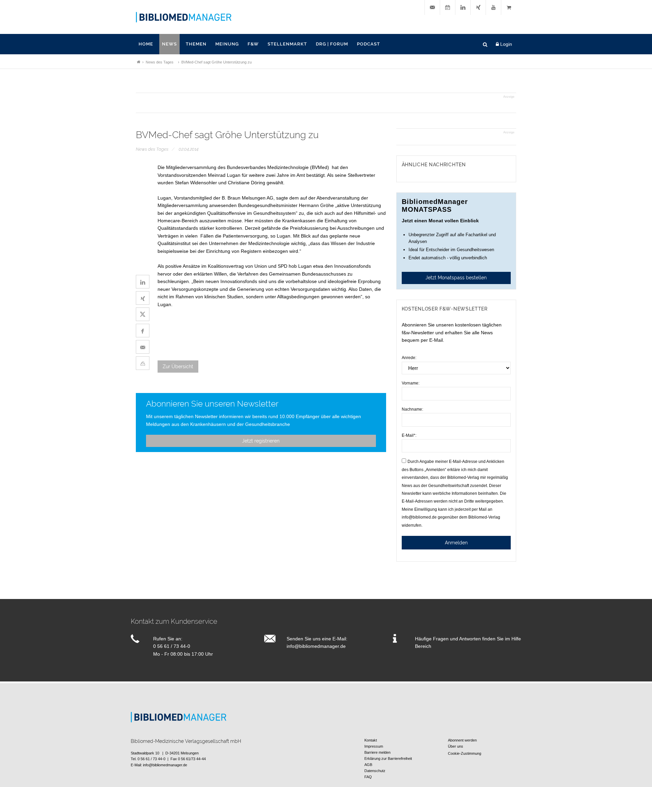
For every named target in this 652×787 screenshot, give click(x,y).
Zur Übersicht (178, 366)
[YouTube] (493, 7)
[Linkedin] (462, 7)
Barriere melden (377, 752)
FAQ (368, 777)
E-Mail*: (409, 435)
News (169, 43)
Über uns (455, 746)
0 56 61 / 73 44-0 (171, 646)
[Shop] (508, 7)
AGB (368, 765)
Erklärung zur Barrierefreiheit (388, 758)
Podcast (368, 43)
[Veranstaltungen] (447, 7)
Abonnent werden (462, 740)
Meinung (227, 43)
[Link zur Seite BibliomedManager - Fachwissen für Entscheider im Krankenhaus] (138, 62)
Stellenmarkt (287, 43)
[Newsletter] (432, 7)
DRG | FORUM (332, 43)
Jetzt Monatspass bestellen (456, 277)
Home (146, 43)
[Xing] (478, 7)
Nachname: (412, 409)
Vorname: (410, 383)
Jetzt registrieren (260, 441)
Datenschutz (374, 771)
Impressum (373, 746)
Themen (196, 43)
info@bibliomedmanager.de (316, 646)
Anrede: (409, 357)
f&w (253, 43)
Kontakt (370, 740)
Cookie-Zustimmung (464, 753)
